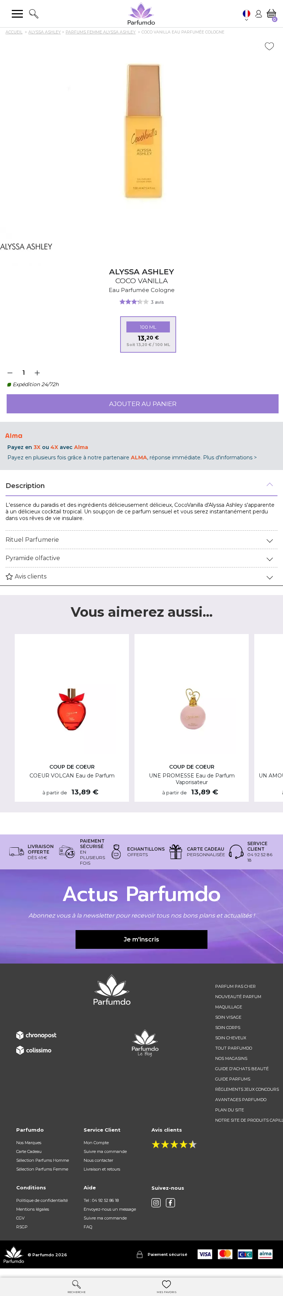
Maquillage (228, 1007)
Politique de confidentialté (42, 1200)
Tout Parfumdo (233, 1048)
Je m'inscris (141, 939)
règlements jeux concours (247, 1089)
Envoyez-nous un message (110, 1209)
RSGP (22, 1226)
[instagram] (156, 1202)
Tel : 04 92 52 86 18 (101, 1200)
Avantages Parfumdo (240, 1099)
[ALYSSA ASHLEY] (26, 246)
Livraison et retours (102, 1169)
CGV (20, 1218)
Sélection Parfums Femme (42, 1169)
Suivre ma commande (105, 1151)
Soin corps (227, 1027)
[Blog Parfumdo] (145, 1042)
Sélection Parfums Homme (42, 1160)
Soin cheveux (230, 1037)
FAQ (88, 1226)
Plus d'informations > (230, 457)
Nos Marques (28, 1142)
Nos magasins (231, 1058)
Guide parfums (232, 1079)
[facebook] (170, 1202)
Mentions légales (32, 1209)
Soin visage (228, 1017)
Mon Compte (96, 1142)
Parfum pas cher (235, 986)
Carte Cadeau (29, 1151)
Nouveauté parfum (238, 996)
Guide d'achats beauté (242, 1068)
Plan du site (229, 1109)
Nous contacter (98, 1160)
